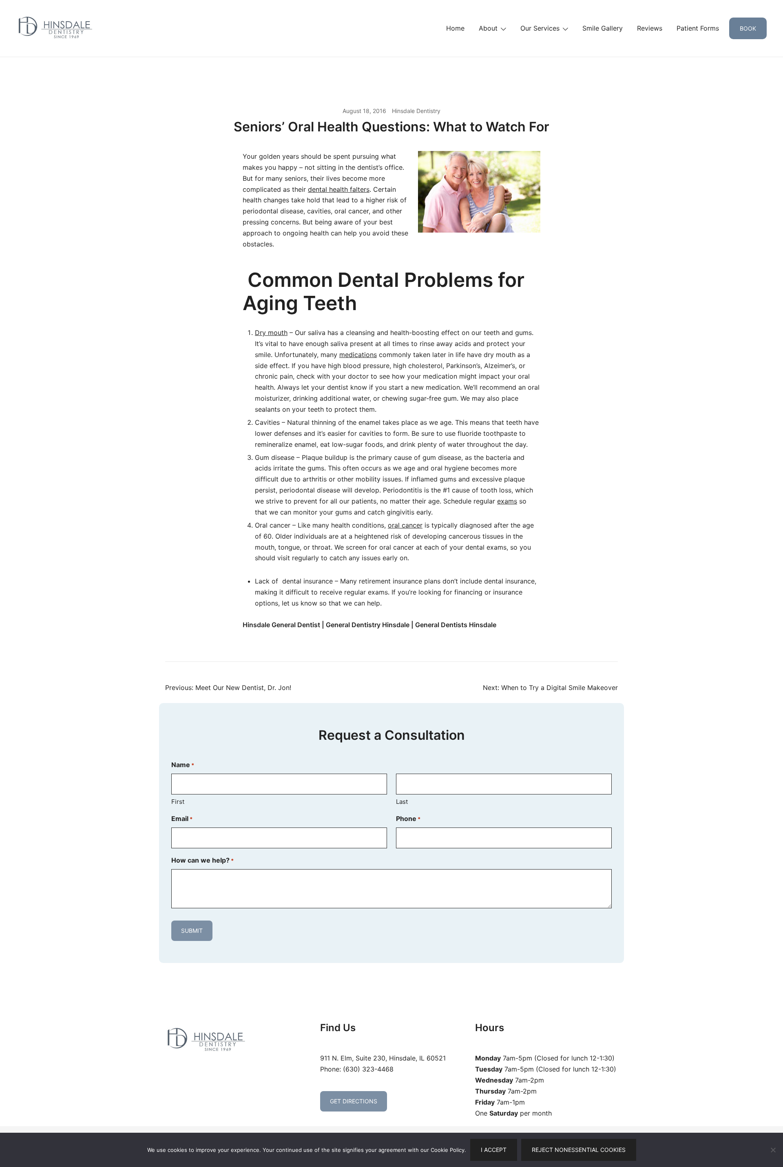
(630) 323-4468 (368, 1069)
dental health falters (338, 189)
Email (181, 818)
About (488, 28)
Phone (408, 818)
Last (402, 801)
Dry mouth (271, 332)
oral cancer (405, 525)
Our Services (540, 28)
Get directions (353, 1101)
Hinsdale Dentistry (416, 110)
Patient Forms (698, 28)
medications (358, 355)
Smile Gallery (602, 28)
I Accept (494, 1149)
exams (507, 501)
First (177, 801)
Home (455, 28)
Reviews (649, 28)
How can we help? (202, 860)
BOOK (748, 28)
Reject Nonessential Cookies (579, 1149)
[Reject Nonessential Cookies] (773, 1150)
